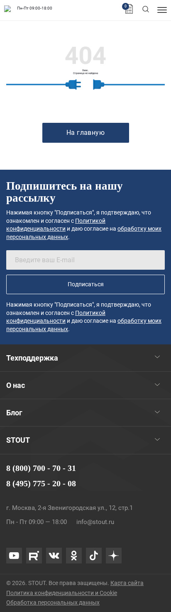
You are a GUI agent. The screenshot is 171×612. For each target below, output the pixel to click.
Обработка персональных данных (53, 602)
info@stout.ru (95, 522)
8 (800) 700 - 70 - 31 (41, 468)
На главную (85, 133)
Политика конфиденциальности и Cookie (61, 593)
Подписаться (86, 284)
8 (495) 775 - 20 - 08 (41, 483)
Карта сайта (127, 583)
